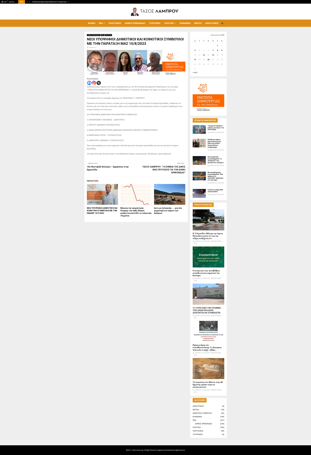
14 (213, 55)
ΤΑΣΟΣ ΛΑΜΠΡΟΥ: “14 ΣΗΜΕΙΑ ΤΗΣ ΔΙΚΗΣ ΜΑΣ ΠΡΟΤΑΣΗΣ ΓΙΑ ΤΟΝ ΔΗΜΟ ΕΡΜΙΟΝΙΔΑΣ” (163, 169)
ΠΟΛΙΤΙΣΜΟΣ (115, 23)
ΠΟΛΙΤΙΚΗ (169, 23)
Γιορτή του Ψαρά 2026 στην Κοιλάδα (215, 191)
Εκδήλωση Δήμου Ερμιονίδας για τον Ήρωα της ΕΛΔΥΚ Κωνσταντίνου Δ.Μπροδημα (214, 143)
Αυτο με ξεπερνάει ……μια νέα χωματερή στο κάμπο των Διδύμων (168, 210)
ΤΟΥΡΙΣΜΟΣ (155, 23)
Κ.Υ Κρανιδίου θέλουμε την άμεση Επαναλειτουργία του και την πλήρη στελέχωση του (208, 236)
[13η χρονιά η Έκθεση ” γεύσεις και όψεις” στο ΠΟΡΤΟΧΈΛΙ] (199, 129)
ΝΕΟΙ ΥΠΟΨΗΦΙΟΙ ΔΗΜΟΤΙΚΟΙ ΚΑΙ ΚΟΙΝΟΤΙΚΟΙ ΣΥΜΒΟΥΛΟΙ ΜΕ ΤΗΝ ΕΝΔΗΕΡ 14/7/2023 (102, 210)
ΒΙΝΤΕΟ (198, 23)
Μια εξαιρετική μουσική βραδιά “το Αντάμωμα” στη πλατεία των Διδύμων (216, 159)
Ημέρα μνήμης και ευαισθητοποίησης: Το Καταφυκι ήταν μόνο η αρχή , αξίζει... (207, 347)
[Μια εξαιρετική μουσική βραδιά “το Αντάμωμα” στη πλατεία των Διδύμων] (199, 160)
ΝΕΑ (101, 23)
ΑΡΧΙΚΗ (91, 23)
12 (204, 55)
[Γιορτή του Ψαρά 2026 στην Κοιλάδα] (199, 193)
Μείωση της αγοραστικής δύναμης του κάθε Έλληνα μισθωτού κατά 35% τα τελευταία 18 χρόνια (135, 212)
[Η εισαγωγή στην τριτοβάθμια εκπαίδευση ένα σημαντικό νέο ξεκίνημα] (208, 256)
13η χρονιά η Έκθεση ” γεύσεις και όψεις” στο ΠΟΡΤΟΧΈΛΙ (216, 127)
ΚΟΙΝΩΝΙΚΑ (185, 23)
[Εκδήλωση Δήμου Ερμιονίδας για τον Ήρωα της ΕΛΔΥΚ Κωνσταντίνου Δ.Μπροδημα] (199, 143)
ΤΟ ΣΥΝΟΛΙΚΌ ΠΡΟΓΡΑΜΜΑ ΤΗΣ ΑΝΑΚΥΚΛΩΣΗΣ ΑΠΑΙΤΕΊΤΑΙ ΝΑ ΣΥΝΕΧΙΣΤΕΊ (207, 310)
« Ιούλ (195, 72)
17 (195, 60)
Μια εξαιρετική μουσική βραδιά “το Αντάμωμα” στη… (50, 2)
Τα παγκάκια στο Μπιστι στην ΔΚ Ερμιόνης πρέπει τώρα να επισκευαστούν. (208, 384)
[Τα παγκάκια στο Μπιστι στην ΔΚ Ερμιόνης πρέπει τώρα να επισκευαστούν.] (208, 368)
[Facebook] (89, 83)
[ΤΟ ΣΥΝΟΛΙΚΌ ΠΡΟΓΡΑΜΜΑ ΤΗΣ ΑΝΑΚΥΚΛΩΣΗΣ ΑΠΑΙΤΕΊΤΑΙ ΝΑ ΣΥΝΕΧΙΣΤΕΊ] (208, 294)
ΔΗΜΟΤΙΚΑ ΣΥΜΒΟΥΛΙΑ (202, 413)
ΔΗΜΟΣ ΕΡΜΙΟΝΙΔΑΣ (135, 23)
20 (208, 60)
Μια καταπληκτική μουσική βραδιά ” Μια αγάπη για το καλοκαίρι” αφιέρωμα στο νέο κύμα (215, 176)
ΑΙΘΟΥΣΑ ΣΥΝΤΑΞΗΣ (217, 132)
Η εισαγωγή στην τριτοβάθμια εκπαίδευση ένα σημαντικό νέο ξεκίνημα (206, 273)
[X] (99, 83)
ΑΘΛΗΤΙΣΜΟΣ (212, 23)
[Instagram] (94, 83)
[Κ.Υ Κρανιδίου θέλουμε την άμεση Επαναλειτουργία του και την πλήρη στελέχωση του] (208, 219)
